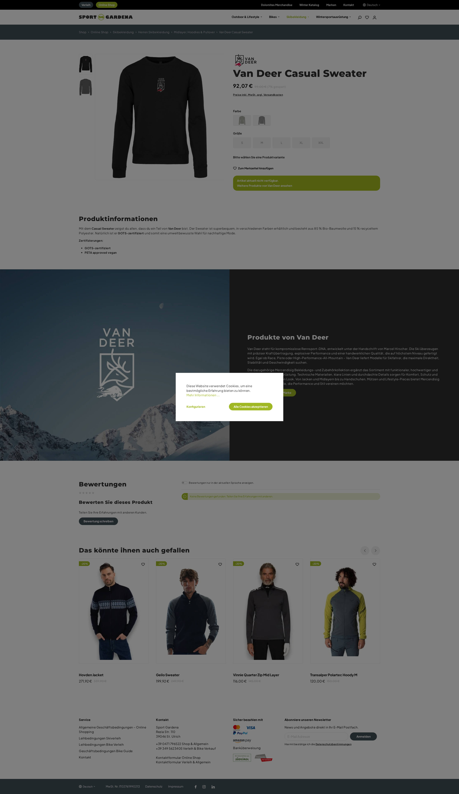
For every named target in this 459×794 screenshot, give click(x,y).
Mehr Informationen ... (203, 395)
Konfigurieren (195, 406)
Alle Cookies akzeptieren (251, 406)
